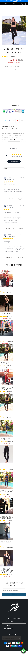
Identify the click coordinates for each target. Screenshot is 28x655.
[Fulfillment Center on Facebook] (10, 634)
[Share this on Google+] (18, 121)
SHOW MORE (14, 139)
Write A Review (14, 161)
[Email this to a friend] (22, 121)
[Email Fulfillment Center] (18, 634)
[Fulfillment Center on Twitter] (15, 634)
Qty (3, 81)
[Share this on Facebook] (9, 121)
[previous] (3, 30)
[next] (24, 30)
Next (17, 9)
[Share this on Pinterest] (13, 121)
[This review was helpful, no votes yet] (20, 199)
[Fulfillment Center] (14, 3)
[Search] (22, 4)
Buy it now (14, 93)
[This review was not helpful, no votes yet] (22, 199)
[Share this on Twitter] (5, 121)
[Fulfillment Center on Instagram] (12, 634)
